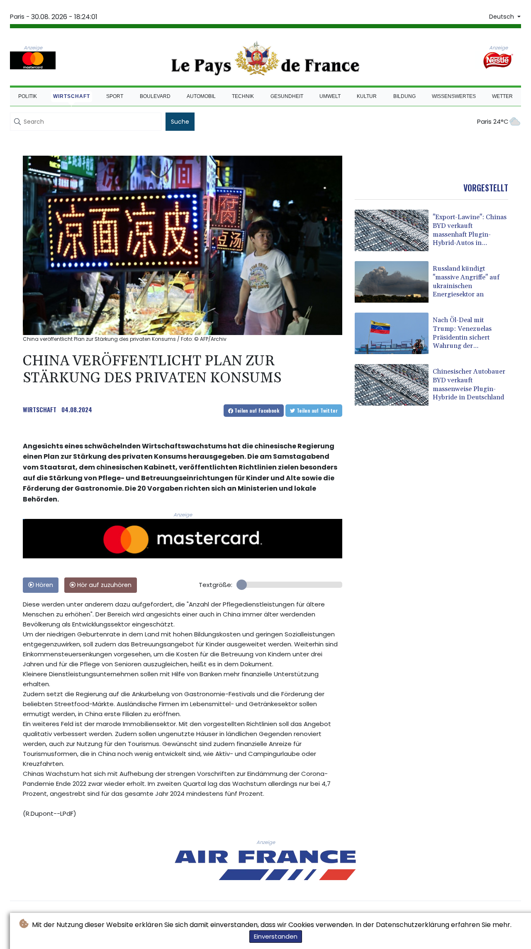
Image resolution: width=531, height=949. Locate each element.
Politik (27, 96)
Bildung (404, 96)
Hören (43, 585)
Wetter (502, 96)
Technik (243, 96)
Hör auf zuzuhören (104, 585)
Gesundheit (286, 96)
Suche (180, 121)
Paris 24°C (493, 121)
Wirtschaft (71, 96)
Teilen (256, 410)
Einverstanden (275, 936)
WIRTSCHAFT (39, 409)
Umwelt (330, 96)
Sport (114, 96)
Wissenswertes (454, 96)
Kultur (367, 96)
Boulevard (155, 96)
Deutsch (502, 16)
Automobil (201, 96)
